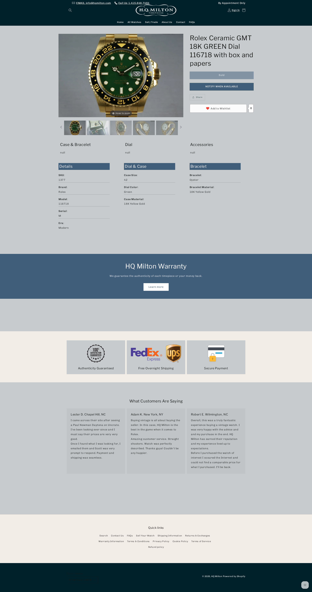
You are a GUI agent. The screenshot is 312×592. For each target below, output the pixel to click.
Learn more (156, 286)
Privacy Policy (161, 541)
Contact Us (117, 535)
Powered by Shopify (234, 576)
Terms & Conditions (138, 541)
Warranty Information (111, 541)
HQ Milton (216, 576)
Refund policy (156, 547)
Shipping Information (170, 535)
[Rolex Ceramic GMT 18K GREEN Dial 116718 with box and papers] (75, 128)
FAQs (130, 535)
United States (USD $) (80, 580)
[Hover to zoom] (120, 75)
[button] (70, 10)
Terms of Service (201, 541)
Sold (222, 75)
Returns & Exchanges (197, 535)
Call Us (134, 3)
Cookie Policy (180, 541)
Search (103, 535)
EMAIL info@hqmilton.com (93, 3)
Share (199, 97)
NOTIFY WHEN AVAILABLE (221, 86)
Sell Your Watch (145, 535)
